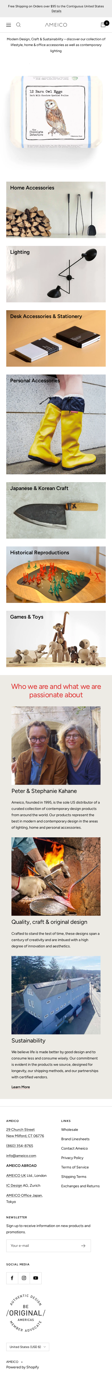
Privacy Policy (72, 1158)
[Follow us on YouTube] (35, 1278)
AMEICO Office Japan (24, 1195)
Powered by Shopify (22, 1367)
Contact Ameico (74, 1148)
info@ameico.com (21, 1156)
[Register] (83, 1246)
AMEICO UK (16, 1175)
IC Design (14, 1185)
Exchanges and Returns (80, 1186)
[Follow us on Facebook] (12, 1278)
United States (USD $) (25, 1347)
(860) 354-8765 (19, 1146)
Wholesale (69, 1129)
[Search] (18, 24)
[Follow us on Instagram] (24, 1278)
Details (56, 11)
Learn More (20, 1087)
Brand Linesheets (75, 1139)
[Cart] (103, 24)
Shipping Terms (73, 1176)
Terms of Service (75, 1167)
